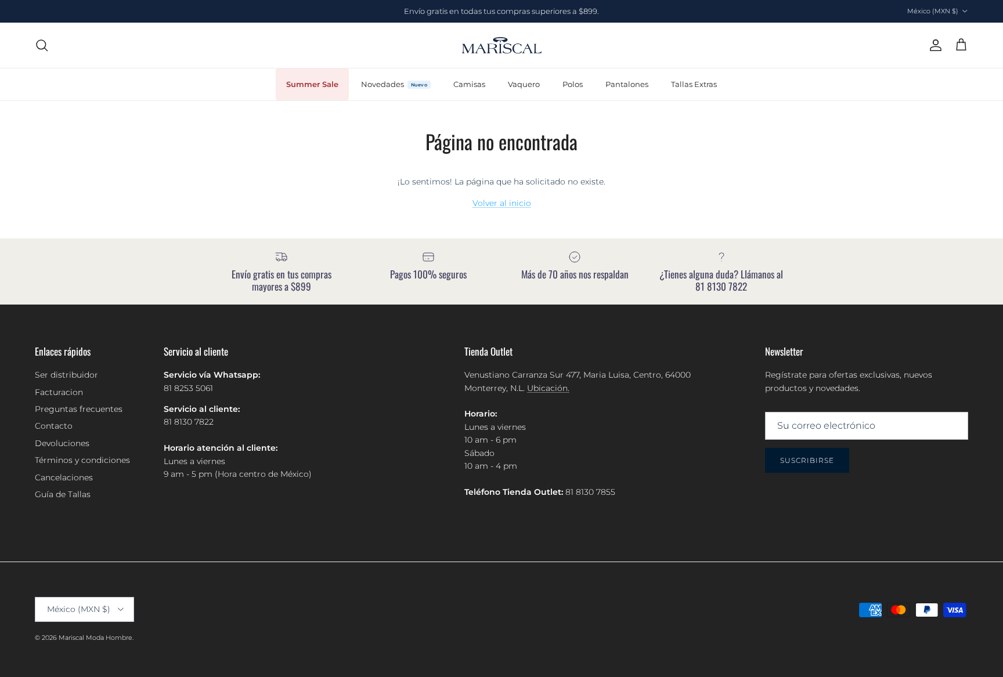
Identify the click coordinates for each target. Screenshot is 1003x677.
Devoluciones (62, 443)
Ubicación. (548, 388)
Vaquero (524, 83)
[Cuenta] (933, 45)
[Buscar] (42, 45)
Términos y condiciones (82, 460)
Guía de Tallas (63, 494)
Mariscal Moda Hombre (95, 637)
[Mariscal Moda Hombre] (502, 45)
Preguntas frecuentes (78, 409)
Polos (572, 83)
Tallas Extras (694, 83)
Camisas (469, 83)
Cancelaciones (64, 477)
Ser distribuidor (66, 375)
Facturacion (59, 392)
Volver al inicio (501, 203)
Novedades (382, 83)
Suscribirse (807, 460)
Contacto (54, 426)
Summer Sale (312, 83)
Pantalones (626, 83)
